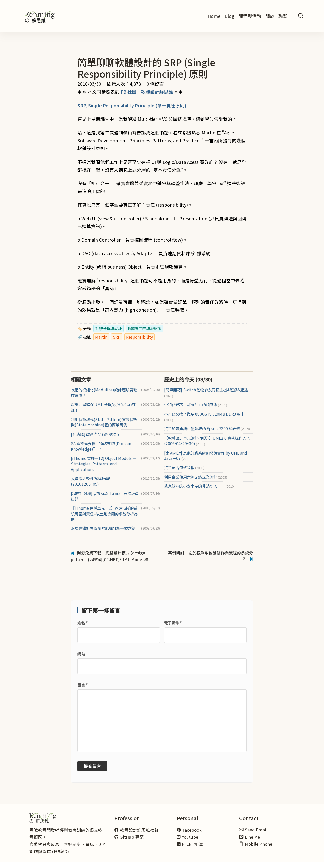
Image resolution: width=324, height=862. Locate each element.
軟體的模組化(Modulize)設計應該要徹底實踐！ (104, 392)
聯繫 (283, 16)
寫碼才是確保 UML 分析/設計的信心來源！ (103, 407)
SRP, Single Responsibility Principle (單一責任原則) (131, 105)
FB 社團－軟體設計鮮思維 (146, 91)
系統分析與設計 (108, 328)
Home (214, 16)
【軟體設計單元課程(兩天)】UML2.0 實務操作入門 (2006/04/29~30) (207, 440)
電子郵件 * (173, 622)
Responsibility (139, 337)
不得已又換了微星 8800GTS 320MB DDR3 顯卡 (204, 416)
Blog (229, 16)
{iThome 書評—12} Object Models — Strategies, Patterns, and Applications (103, 464)
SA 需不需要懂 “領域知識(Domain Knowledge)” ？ (101, 446)
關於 (269, 16)
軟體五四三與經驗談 (144, 328)
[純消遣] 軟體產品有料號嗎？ (95, 434)
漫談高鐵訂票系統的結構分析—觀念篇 (103, 528)
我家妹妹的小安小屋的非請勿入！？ (199, 486)
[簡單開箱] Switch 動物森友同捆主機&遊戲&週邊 (206, 392)
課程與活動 (249, 16)
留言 (82, 685)
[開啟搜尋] (301, 16)
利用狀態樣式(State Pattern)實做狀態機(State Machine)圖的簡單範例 (104, 422)
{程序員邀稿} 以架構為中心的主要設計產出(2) (105, 496)
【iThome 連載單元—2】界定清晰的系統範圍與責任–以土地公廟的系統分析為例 (104, 513)
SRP (116, 337)
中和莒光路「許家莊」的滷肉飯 (195, 404)
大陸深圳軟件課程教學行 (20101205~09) (92, 481)
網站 (81, 653)
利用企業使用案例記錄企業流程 (195, 477)
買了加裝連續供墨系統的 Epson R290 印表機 (207, 428)
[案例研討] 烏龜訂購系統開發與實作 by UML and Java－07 (205, 455)
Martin (101, 337)
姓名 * (82, 622)
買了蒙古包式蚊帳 (184, 467)
